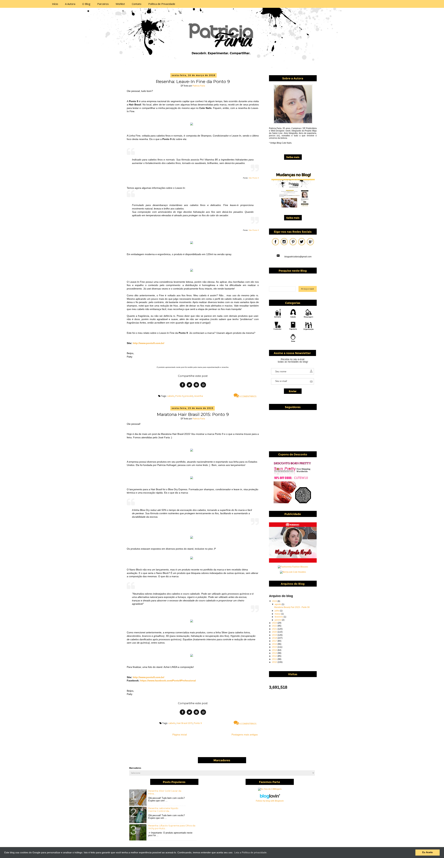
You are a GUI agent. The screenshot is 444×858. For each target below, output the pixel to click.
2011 (275, 659)
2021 (275, 629)
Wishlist (120, 4)
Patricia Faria (199, 86)
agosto (278, 604)
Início (55, 4)
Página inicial (179, 734)
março (278, 614)
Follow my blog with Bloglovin (270, 801)
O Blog (86, 4)
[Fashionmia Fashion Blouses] (293, 567)
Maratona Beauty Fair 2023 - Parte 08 (292, 607)
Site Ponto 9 (254, 178)
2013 (275, 653)
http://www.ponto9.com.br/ (148, 343)
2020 (275, 632)
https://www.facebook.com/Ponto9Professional (168, 680)
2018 (275, 638)
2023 (275, 623)
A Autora (70, 4)
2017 (275, 641)
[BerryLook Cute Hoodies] (293, 572)
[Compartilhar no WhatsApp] (203, 385)
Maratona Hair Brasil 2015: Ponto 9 (193, 414)
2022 (275, 626)
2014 (275, 650)
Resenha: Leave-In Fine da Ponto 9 (193, 81)
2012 (275, 656)
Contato (136, 4)
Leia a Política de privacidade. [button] (250, 852)
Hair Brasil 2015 (185, 723)
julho (277, 611)
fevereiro (279, 617)
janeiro (278, 620)
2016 (275, 644)
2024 (275, 601)
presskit (188, 395)
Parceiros (103, 4)
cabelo (170, 395)
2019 (275, 635)
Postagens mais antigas (245, 734)
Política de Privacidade (161, 4)
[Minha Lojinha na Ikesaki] (293, 562)
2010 (275, 662)
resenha (198, 395)
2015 (275, 647)
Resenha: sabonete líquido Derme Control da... (163, 809)
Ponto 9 (179, 395)
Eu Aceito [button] (427, 852)
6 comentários (248, 396)
